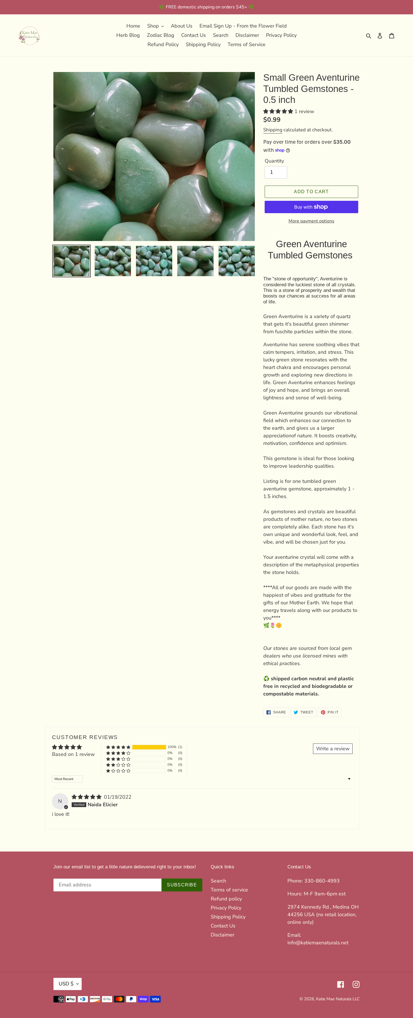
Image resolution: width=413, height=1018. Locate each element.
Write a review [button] (333, 748)
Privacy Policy (226, 907)
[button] (278, 111)
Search (218, 880)
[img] (87, 797)
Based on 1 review (73, 754)
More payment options (311, 221)
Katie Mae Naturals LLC (338, 999)
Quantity (274, 160)
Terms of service (229, 889)
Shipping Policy (228, 916)
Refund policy (226, 898)
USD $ (66, 983)
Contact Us (223, 925)
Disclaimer (222, 934)
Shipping (272, 130)
